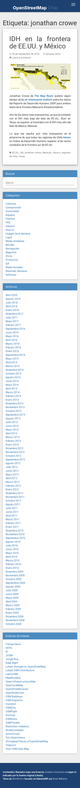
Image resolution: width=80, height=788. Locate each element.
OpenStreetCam (15, 692)
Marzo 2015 (13, 366)
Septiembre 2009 (15, 582)
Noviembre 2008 (15, 620)
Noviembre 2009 (15, 575)
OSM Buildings (14, 696)
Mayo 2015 (12, 358)
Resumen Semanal (16, 270)
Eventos (10, 218)
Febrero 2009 (13, 608)
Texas (22, 156)
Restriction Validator (17, 726)
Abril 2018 (11, 306)
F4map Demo (13, 644)
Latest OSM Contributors (20, 670)
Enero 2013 (12, 444)
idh (21, 152)
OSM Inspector (14, 700)
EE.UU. (15, 152)
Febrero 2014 (13, 395)
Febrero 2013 (13, 440)
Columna (11, 203)
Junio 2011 (12, 511)
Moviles (10, 244)
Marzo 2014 (13, 392)
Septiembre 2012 (15, 459)
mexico (56, 152)
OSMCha (11, 707)
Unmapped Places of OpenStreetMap (27, 741)
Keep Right (12, 662)
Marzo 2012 (13, 481)
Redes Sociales (14, 267)
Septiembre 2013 (15, 414)
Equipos (10, 214)
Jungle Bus (12, 659)
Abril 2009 (11, 601)
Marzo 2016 (13, 343)
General (50, 54)
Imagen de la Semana (18, 233)
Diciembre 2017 (14, 313)
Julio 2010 (12, 545)
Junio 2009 (12, 594)
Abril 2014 (11, 388)
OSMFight (11, 711)
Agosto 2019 (13, 298)
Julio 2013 (12, 422)
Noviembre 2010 (15, 534)
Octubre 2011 (13, 500)
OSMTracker (13, 722)
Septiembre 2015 (15, 354)
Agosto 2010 (13, 541)
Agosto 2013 (13, 418)
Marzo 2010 (13, 560)
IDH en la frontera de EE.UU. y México (40, 42)
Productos (12, 259)
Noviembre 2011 (15, 496)
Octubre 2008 (13, 623)
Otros (58, 54)
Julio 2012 (12, 466)
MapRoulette (13, 677)
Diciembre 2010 (14, 530)
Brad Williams (60, 778)
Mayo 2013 (12, 429)
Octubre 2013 (13, 410)
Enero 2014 (12, 399)
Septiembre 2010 (15, 537)
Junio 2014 (12, 381)
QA (7, 263)
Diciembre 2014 (14, 369)
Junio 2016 (12, 332)
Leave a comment (21, 57)
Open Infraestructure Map (21, 681)
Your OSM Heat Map (17, 748)
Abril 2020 (11, 295)
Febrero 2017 (13, 324)
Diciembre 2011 (14, 493)
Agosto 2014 (13, 377)
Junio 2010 (12, 549)
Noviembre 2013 (15, 407)
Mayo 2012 (12, 474)
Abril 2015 (11, 362)
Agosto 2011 (13, 504)
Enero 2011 (12, 526)
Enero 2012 (12, 489)
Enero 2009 (12, 612)
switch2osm (13, 733)
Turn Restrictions (15, 737)
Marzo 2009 (13, 605)
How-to (10, 229)
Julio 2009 (12, 590)
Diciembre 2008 (14, 616)
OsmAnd (11, 703)
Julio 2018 (12, 302)
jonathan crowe (33, 152)
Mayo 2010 (12, 552)
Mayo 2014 (12, 384)
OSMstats (11, 718)
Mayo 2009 (12, 597)
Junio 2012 (12, 470)
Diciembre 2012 (14, 448)
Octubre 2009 (13, 579)
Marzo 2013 (13, 437)
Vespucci (11, 745)
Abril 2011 (11, 515)
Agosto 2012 (13, 463)
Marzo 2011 (13, 519)
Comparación (13, 207)
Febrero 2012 (13, 485)
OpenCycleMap (14, 685)
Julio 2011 (12, 508)
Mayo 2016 (12, 336)
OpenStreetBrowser (17, 688)
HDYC (9, 647)
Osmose (10, 715)
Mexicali (46, 152)
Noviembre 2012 (15, 452)
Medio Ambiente (15, 241)
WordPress (18, 778)
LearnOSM (12, 674)
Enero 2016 (12, 351)
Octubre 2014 (13, 373)
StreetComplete (14, 730)
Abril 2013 (11, 433)
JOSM (9, 655)
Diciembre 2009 (14, 571)
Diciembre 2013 (14, 403)
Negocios (11, 252)
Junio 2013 (12, 425)
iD (7, 651)
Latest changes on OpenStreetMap (26, 666)
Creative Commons (54, 772)
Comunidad (12, 211)
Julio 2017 (12, 317)
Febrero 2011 (13, 523)
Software (11, 274)
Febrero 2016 (13, 347)
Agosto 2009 (13, 586)
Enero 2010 (12, 567)
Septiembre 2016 (15, 328)
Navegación (12, 248)
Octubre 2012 (13, 455)
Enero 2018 (12, 310)
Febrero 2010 (13, 564)
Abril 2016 (11, 339)
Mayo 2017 (12, 321)
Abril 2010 (11, 556)
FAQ (8, 222)
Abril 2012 (11, 478)
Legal (9, 237)
